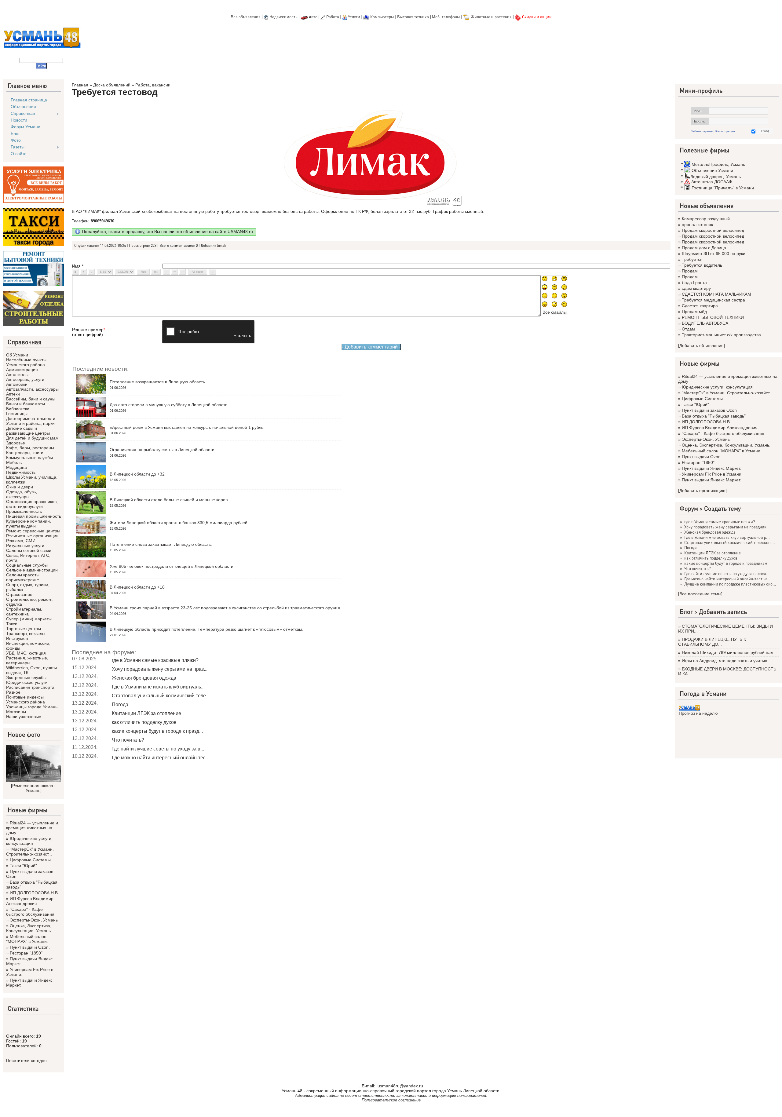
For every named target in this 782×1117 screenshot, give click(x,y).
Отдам (688, 329)
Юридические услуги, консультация (29, 841)
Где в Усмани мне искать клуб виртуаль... (158, 686)
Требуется (692, 259)
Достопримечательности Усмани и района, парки (30, 421)
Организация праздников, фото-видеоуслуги (32, 504)
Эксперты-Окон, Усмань (34, 920)
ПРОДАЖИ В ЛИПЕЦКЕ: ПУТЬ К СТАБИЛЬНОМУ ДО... (712, 642)
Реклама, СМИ (20, 540)
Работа (332, 16)
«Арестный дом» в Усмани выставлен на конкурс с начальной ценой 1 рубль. (187, 427)
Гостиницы (16, 413)
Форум (689, 508)
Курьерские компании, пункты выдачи (28, 523)
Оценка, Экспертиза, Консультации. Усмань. (29, 928)
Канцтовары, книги (24, 452)
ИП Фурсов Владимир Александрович (29, 901)
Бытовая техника (413, 16)
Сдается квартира (700, 305)
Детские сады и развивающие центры (28, 431)
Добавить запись (723, 611)
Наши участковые (23, 716)
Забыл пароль (702, 131)
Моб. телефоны (446, 16)
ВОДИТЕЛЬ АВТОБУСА (705, 323)
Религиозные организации (32, 535)
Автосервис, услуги (25, 379)
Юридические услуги (27, 682)
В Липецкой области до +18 (137, 587)
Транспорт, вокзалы (25, 633)
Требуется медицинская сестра (713, 300)
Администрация (22, 369)
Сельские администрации (32, 570)
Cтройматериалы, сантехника (24, 611)
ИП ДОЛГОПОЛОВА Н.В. (34, 892)
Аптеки (13, 394)
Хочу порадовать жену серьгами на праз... (159, 669)
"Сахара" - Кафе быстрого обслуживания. (31, 912)
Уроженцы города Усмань (31, 706)
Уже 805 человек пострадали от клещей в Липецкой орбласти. (172, 566)
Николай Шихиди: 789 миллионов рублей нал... (729, 652)
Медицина (16, 467)
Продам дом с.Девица (704, 247)
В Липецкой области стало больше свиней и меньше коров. (169, 499)
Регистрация (725, 131)
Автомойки (16, 384)
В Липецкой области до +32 (137, 474)
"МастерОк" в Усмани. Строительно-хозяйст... (30, 851)
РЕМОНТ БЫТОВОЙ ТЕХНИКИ (713, 317)
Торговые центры (23, 628)
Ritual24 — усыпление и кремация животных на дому (32, 827)
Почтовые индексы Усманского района (25, 699)
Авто (313, 16)
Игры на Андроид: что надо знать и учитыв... (726, 660)
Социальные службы (27, 565)
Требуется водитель (702, 265)
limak (221, 245)
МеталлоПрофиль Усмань (718, 164)
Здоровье (15, 442)
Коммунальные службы (29, 457)
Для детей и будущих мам (32, 438)
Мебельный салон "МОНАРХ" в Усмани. (27, 939)
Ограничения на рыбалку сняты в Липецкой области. (163, 449)
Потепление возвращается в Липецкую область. (158, 381)
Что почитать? (128, 740)
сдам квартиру (696, 288)
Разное (13, 692)
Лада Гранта (694, 282)
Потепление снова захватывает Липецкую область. (161, 544)
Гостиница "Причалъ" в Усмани (723, 187)
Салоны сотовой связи (28, 550)
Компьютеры (382, 16)
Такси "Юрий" (23, 865)
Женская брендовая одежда (144, 678)
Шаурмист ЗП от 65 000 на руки (713, 253)
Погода (120, 704)
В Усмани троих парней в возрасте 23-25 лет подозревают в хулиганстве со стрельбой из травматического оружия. (225, 607)
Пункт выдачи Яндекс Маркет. (711, 468)
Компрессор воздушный (706, 218)
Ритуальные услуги (25, 545)
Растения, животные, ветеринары (27, 660)
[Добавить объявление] (701, 345)
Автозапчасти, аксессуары (32, 389)
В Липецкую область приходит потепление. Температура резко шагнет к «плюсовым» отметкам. (206, 629)
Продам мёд (694, 311)
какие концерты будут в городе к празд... (157, 731)
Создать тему (722, 508)
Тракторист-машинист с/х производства (721, 334)
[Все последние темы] (700, 593)
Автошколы (17, 374)
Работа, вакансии (152, 84)
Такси (11, 623)
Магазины (16, 711)
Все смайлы (555, 312)
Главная (80, 84)
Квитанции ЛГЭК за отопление (146, 713)
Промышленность (24, 511)
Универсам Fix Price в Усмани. (712, 474)
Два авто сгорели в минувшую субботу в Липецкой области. (169, 404)
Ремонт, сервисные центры (33, 530)
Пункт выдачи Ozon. (30, 947)
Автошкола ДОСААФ (711, 181)
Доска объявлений (111, 84)
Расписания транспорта (30, 687)
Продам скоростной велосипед (713, 230)
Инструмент (18, 638)
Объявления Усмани (712, 170)
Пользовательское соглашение (391, 1100)
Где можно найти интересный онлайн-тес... (160, 757)
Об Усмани (17, 354)
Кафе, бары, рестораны (30, 447)
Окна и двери (19, 486)
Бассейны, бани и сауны (30, 398)
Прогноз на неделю (698, 713)
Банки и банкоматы (25, 403)
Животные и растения (491, 16)
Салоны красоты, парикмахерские (23, 577)
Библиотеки (17, 408)
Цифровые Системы (30, 859)
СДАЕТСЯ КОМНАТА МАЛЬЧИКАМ (716, 294)
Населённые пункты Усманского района (26, 362)
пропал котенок (697, 224)
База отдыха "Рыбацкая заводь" (714, 416)
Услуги (354, 16)
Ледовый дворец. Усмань (715, 176)
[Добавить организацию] (702, 490)
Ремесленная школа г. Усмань (34, 788)
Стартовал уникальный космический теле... (161, 695)
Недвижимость (283, 16)
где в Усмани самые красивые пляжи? (155, 660)
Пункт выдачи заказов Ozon (709, 410)
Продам (690, 270)
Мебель (14, 462)
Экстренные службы (26, 677)
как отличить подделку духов (144, 722)
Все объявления (246, 16)
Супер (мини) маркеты (29, 618)
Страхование (19, 594)
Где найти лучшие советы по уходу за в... (157, 748)
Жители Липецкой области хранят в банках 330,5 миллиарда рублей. (179, 522)
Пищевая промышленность (33, 516)
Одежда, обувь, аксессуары (21, 494)
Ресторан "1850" (26, 953)
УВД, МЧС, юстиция (26, 653)
